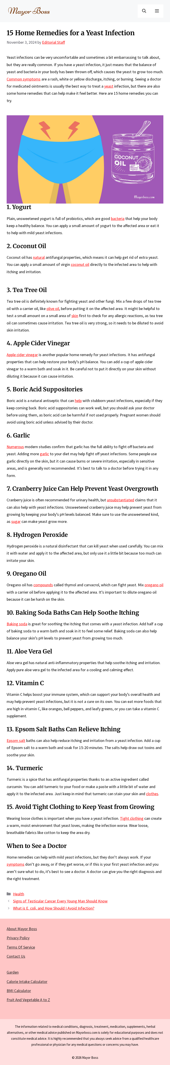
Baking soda (17, 623)
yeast (108, 86)
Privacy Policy (18, 937)
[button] (144, 11)
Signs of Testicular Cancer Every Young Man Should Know (60, 901)
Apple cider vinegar (22, 354)
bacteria (117, 218)
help (78, 400)
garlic (44, 453)
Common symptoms (24, 79)
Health (18, 893)
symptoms (15, 864)
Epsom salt (16, 740)
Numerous (15, 446)
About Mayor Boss (22, 928)
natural (39, 257)
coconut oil (80, 264)
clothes (152, 793)
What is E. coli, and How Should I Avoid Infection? (53, 908)
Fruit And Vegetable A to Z (28, 999)
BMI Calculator (19, 990)
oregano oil (154, 584)
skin (74, 315)
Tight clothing (131, 818)
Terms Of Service (21, 947)
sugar (16, 521)
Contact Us (16, 956)
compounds (43, 584)
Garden (13, 972)
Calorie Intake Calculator (27, 981)
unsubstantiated (120, 499)
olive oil (52, 308)
